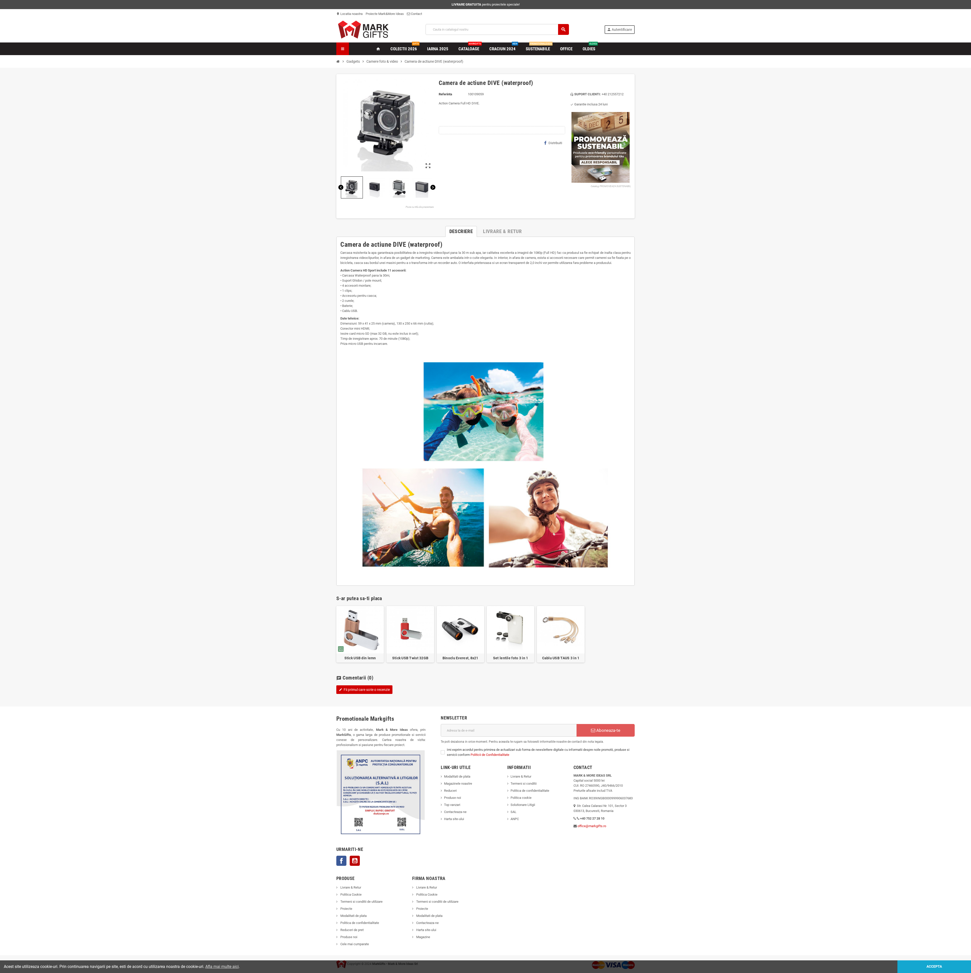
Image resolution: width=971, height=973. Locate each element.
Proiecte (346, 909)
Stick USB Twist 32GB (410, 658)
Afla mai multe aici (222, 966)
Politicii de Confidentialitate (490, 755)
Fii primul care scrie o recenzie (364, 690)
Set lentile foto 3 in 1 (510, 658)
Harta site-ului (454, 819)
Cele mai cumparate (354, 944)
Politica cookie (521, 798)
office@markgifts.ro (592, 826)
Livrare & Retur (521, 776)
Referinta (445, 94)
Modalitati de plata (457, 776)
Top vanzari (452, 805)
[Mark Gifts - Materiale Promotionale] (363, 29)
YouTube (355, 861)
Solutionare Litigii (523, 805)
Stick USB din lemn (360, 658)
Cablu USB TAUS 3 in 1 (561, 658)
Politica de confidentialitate (530, 791)
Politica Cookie (351, 894)
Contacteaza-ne (455, 812)
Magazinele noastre (458, 783)
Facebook (341, 861)
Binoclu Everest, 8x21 (460, 658)
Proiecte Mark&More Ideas (385, 14)
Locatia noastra (349, 14)
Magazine (422, 937)
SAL (513, 812)
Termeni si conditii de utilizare (361, 901)
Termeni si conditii (524, 783)
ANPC (515, 819)
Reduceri (450, 791)
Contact (416, 14)
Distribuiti (555, 143)
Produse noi (452, 798)
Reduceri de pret (352, 930)
